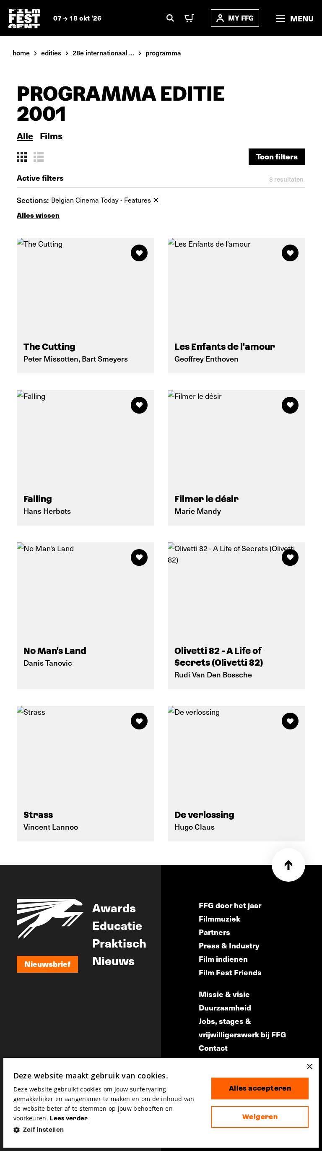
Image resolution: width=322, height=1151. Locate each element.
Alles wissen (38, 215)
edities (51, 52)
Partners (214, 932)
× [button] (309, 1067)
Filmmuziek (219, 918)
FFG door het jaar (230, 905)
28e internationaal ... (103, 52)
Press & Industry (229, 945)
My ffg (241, 18)
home (21, 52)
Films (51, 135)
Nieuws (113, 960)
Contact (213, 1047)
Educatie (117, 925)
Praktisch (119, 942)
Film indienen (223, 958)
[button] (105, 1129)
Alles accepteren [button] (260, 1088)
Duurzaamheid (225, 1007)
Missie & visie (224, 994)
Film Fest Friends (230, 972)
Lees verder (69, 1118)
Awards (114, 907)
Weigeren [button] (260, 1117)
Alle (25, 135)
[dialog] (161, 1103)
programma (163, 52)
